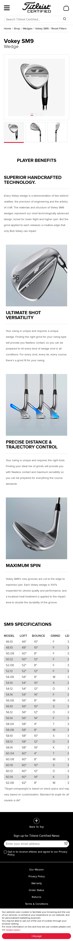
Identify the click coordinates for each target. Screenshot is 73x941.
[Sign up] (65, 843)
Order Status (36, 890)
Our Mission (36, 869)
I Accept (36, 936)
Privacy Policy (36, 876)
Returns (36, 897)
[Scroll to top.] (36, 821)
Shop (17, 28)
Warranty (36, 883)
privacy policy (13, 929)
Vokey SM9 (42, 28)
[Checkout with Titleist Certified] (66, 8)
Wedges (28, 28)
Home (7, 28)
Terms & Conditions (36, 904)
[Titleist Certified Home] (36, 7)
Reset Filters (59, 28)
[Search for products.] (64, 19)
